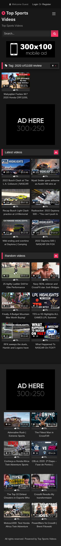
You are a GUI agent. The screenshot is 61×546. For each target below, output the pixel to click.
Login (35, 4)
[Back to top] (50, 536)
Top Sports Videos (15, 16)
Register (46, 4)
